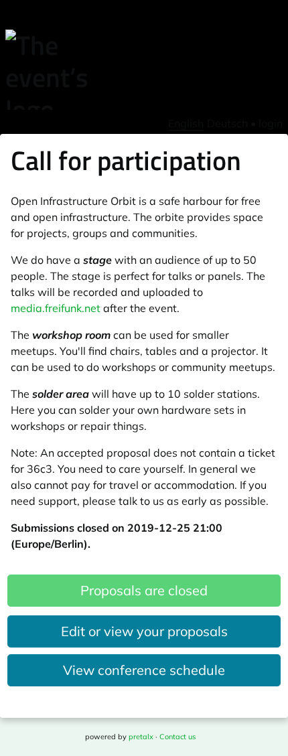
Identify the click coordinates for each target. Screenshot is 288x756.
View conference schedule (144, 670)
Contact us (177, 736)
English (186, 123)
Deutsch (227, 123)
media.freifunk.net (55, 308)
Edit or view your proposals (144, 631)
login (271, 123)
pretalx (141, 736)
